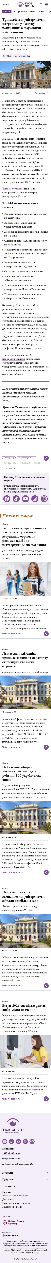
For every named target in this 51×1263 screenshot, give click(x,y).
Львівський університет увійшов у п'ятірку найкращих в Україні (19, 192)
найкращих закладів (13, 358)
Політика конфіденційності (17, 1203)
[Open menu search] (41, 4)
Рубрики (8, 1179)
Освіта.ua (20, 100)
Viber (5, 400)
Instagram (35, 396)
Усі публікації (20, 11)
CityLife (6, 11)
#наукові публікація (26, 457)
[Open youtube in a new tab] (25, 498)
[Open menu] (46, 4)
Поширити (40, 93)
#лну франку (9, 457)
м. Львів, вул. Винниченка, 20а (17, 1163)
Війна (32, 11)
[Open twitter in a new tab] (44, 498)
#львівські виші (10, 463)
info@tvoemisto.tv (11, 1158)
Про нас (6, 1191)
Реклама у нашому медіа (15, 1195)
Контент (7, 1172)
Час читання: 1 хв (22, 56)
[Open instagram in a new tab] (34, 498)
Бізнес (42, 11)
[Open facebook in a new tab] (6, 498)
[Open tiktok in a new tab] (16, 498)
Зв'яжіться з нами (12, 1206)
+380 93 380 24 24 (10, 1153)
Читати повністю (11, 633)
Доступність (8, 1199)
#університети (10, 468)
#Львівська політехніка (30, 463)
